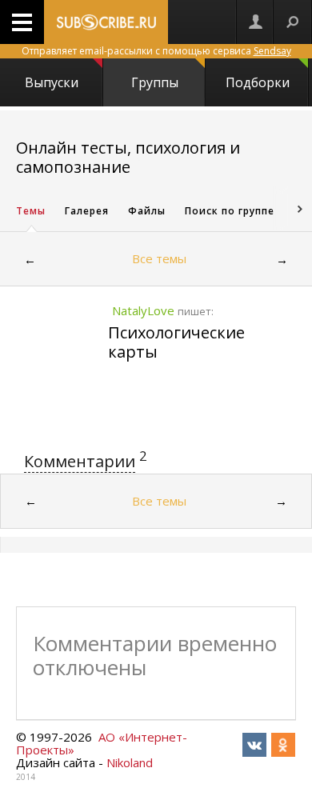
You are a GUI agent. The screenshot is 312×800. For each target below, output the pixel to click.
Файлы (147, 211)
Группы (154, 82)
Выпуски (51, 82)
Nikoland (129, 762)
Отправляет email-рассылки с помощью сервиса (156, 51)
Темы (31, 211)
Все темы (159, 258)
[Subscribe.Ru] (106, 22)
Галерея (87, 211)
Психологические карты (176, 342)
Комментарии (79, 461)
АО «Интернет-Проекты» (101, 743)
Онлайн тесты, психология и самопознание (128, 157)
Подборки (258, 82)
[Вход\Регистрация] (255, 22)
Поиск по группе (229, 211)
